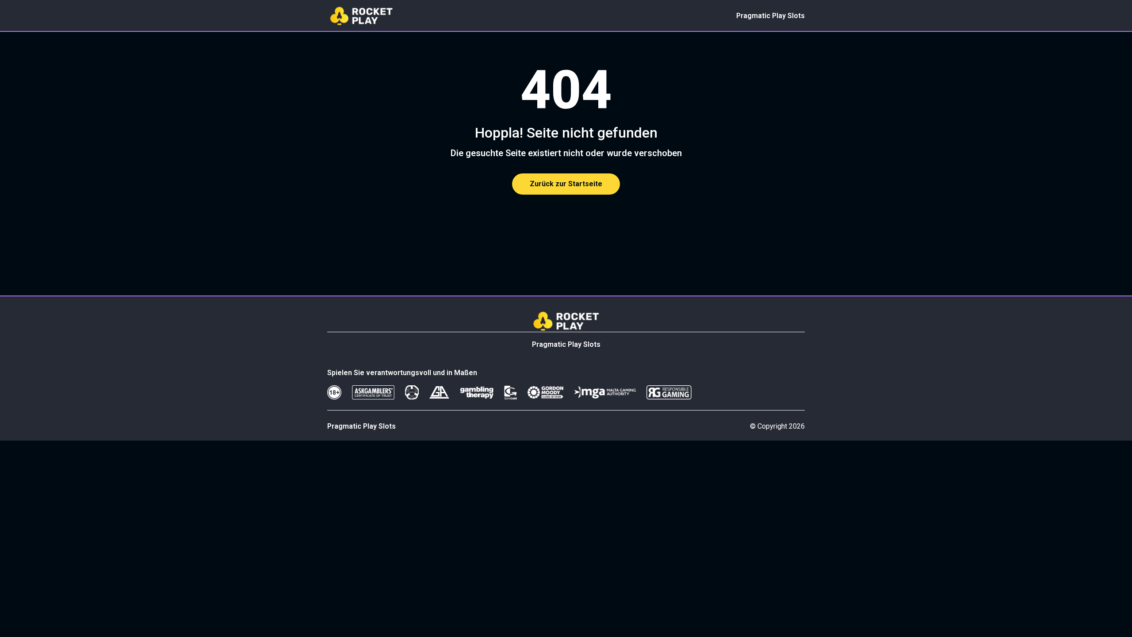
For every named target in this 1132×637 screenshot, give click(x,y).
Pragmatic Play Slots (770, 16)
